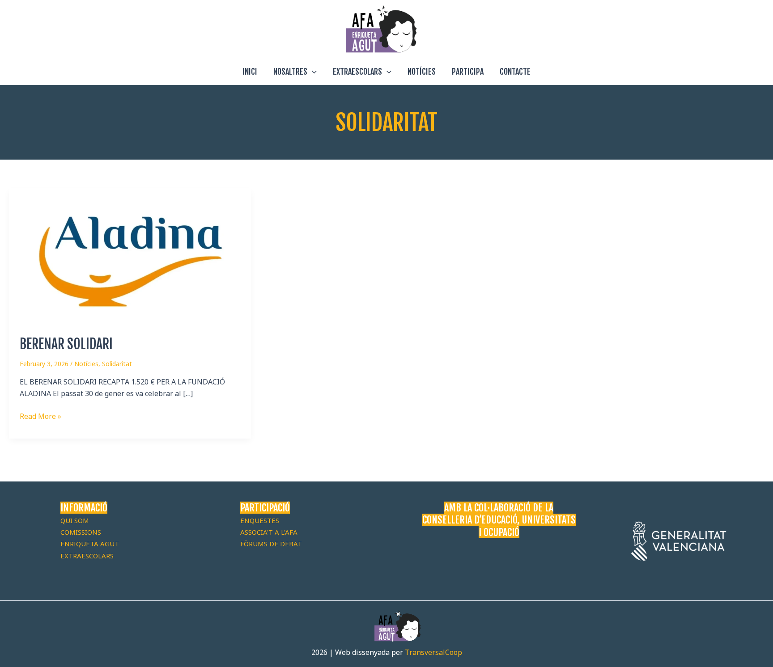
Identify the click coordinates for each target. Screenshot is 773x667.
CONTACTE (515, 71)
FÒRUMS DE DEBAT (271, 543)
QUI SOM (74, 520)
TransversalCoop (433, 652)
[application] (312, 71)
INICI (249, 71)
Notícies (86, 363)
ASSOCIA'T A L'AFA (268, 532)
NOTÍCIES (422, 71)
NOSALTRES (290, 71)
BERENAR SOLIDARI (66, 344)
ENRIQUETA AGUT (89, 543)
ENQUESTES (259, 520)
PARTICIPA (468, 71)
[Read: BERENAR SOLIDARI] (130, 256)
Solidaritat (117, 363)
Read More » (40, 415)
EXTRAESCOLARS (357, 71)
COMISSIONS (80, 532)
